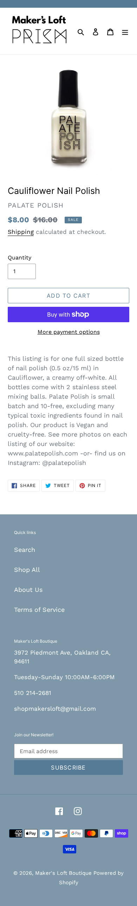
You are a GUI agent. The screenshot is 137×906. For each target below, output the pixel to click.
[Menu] (125, 31)
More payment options (69, 332)
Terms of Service (39, 609)
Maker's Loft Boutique (64, 873)
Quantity (19, 257)
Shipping (21, 231)
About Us (28, 589)
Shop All (27, 569)
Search (24, 549)
